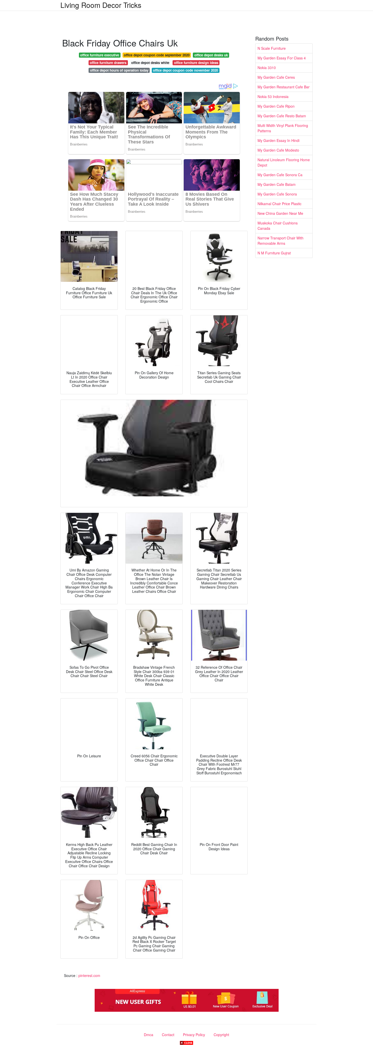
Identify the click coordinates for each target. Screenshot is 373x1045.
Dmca (148, 1034)
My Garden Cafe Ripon (276, 106)
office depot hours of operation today (119, 70)
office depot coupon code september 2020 (157, 55)
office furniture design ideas (196, 62)
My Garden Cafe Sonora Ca (280, 174)
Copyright (221, 1034)
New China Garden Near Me (280, 213)
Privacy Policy (194, 1034)
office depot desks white (150, 62)
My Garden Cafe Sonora (277, 194)
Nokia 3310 (267, 67)
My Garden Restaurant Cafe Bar (284, 86)
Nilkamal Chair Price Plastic (279, 203)
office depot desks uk (211, 55)
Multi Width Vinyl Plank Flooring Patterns (283, 128)
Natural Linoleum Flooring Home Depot (284, 162)
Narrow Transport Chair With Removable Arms (280, 240)
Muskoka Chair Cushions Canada (278, 225)
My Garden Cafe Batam (277, 184)
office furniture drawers (108, 62)
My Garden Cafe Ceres (276, 77)
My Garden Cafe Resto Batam (282, 115)
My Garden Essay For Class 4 (282, 57)
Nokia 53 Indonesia (273, 96)
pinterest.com (89, 975)
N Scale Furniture (272, 48)
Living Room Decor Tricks (100, 5)
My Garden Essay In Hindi (278, 140)
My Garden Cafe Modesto (278, 150)
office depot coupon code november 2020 (185, 70)
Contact (168, 1034)
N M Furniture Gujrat (274, 252)
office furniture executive (99, 55)
